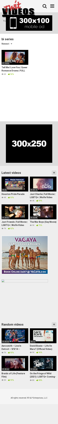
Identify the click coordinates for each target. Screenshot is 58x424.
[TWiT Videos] (19, 9)
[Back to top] (52, 418)
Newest (5, 44)
